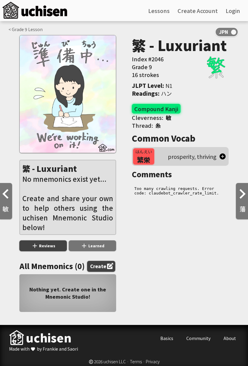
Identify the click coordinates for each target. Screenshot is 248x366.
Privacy (153, 361)
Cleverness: (151, 117)
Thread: (146, 125)
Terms (136, 361)
